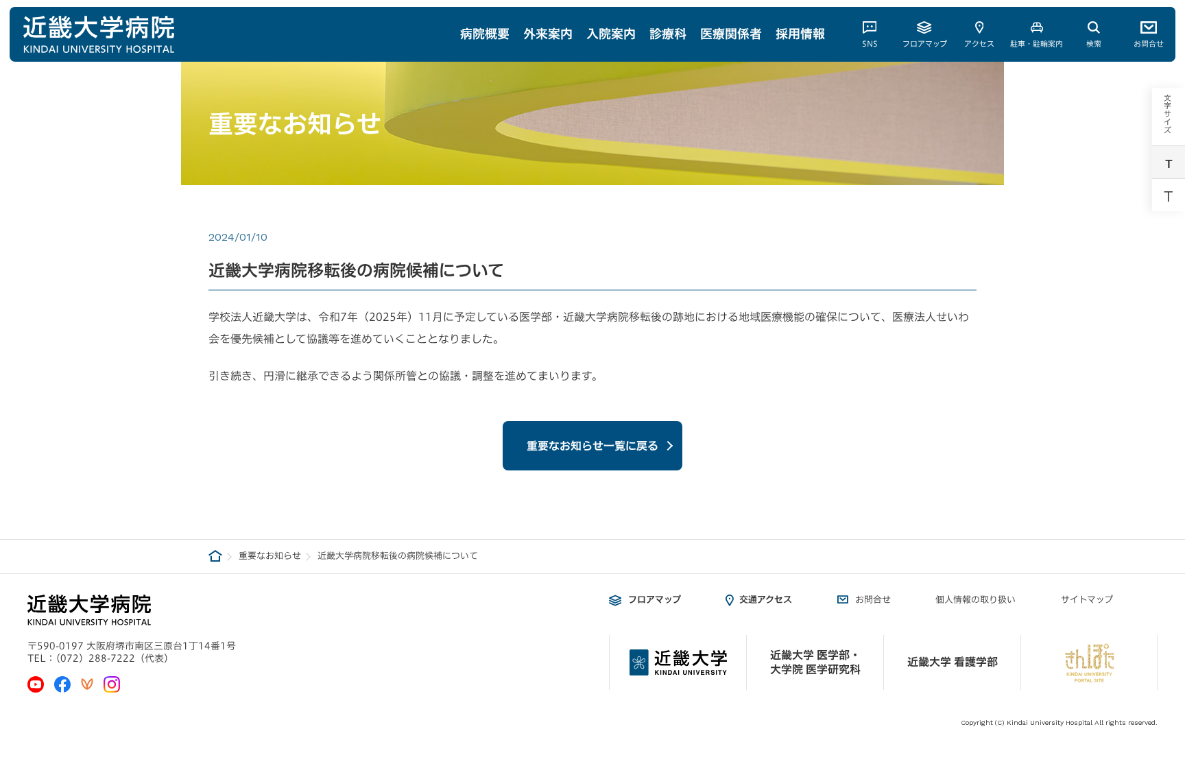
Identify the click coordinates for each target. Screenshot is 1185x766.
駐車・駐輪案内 (1036, 43)
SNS (870, 43)
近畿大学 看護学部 (952, 661)
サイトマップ (1087, 599)
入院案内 (611, 33)
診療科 (667, 33)
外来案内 (548, 33)
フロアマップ (924, 43)
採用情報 (800, 33)
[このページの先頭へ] (1165, 630)
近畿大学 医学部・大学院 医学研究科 (815, 662)
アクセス (979, 43)
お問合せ (1149, 43)
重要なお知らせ (270, 555)
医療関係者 (731, 33)
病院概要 (485, 33)
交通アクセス (765, 599)
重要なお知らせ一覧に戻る (592, 445)
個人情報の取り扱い (975, 599)
